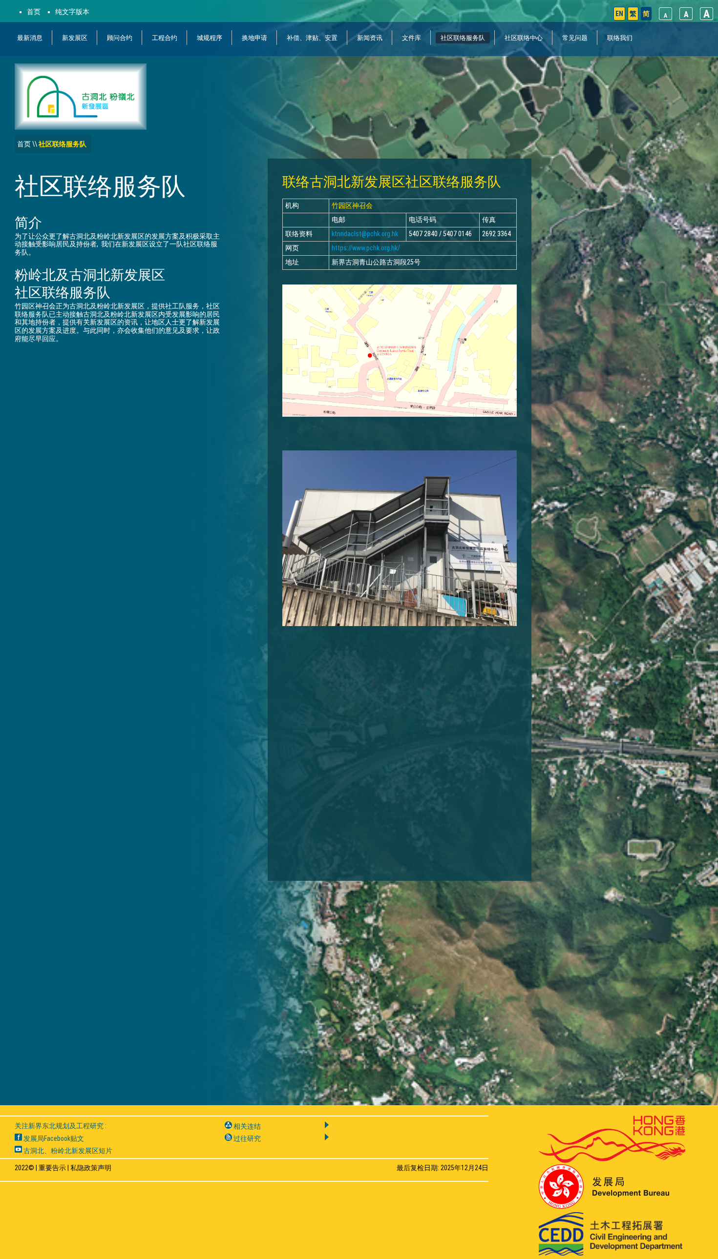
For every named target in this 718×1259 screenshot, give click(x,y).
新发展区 (74, 37)
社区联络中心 (524, 37)
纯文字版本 (72, 12)
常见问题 (575, 37)
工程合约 (164, 37)
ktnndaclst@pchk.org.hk (365, 234)
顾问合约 (119, 37)
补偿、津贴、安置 (312, 37)
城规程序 (209, 37)
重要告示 (52, 1168)
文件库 (411, 37)
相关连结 (246, 1126)
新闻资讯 (369, 37)
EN (619, 14)
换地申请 (254, 37)
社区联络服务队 (463, 37)
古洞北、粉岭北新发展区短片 (67, 1151)
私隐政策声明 (90, 1168)
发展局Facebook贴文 (53, 1138)
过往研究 (246, 1138)
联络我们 (620, 37)
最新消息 (29, 37)
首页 (34, 12)
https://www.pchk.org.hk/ (366, 248)
